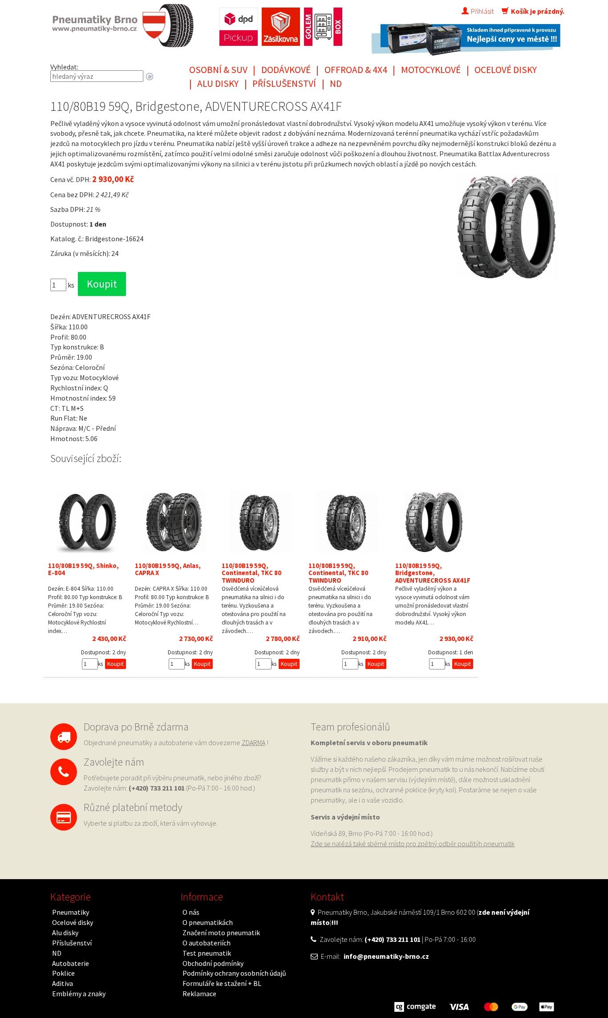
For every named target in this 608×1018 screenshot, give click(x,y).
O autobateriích (206, 942)
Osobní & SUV (218, 70)
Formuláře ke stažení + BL (221, 983)
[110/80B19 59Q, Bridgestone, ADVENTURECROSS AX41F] (434, 522)
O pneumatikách (207, 922)
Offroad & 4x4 (355, 70)
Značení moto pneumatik (221, 932)
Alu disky (218, 83)
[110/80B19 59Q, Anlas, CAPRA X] (174, 522)
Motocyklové (431, 70)
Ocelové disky (505, 70)
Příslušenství (284, 83)
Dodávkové (286, 70)
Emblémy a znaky (78, 993)
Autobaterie (70, 963)
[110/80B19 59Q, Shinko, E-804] (87, 522)
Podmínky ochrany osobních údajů (234, 973)
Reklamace (199, 993)
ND (336, 83)
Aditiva (62, 983)
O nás (190, 912)
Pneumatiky (70, 912)
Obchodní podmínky (212, 963)
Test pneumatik (206, 953)
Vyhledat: (64, 66)
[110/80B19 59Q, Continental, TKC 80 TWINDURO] (261, 522)
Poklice (63, 973)
